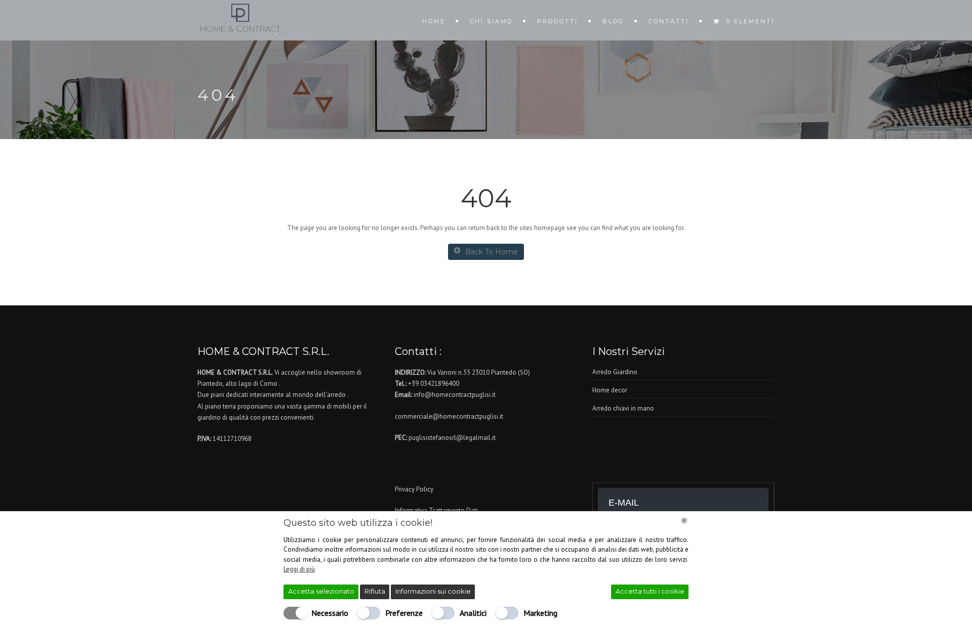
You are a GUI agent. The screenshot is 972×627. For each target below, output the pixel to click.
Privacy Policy (414, 489)
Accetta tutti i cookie (650, 591)
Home (434, 21)
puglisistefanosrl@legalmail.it (452, 437)
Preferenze (404, 613)
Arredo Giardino (614, 372)
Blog (613, 21)
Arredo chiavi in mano (623, 408)
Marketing (540, 613)
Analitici (473, 613)
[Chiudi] (684, 520)
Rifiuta (374, 591)
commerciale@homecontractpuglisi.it (449, 416)
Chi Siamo (491, 21)
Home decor (609, 390)
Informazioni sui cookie (433, 591)
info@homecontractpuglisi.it (455, 394)
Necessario (329, 613)
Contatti (669, 21)
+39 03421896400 (433, 383)
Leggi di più (299, 569)
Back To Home (491, 251)
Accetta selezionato (321, 591)
